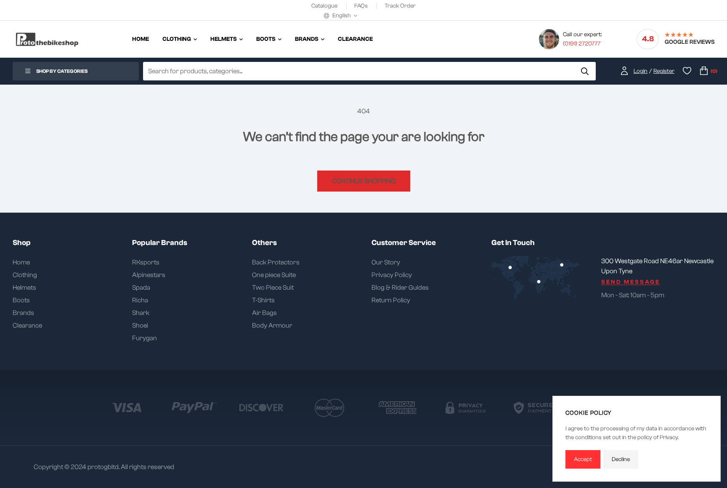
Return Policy (390, 300)
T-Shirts (263, 300)
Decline (621, 459)
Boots (21, 300)
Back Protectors (276, 262)
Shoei (140, 325)
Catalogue (325, 6)
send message (630, 282)
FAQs (361, 6)
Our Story (385, 262)
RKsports (145, 262)
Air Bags (264, 313)
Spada (141, 287)
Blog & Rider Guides (400, 287)
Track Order (400, 6)
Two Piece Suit (273, 287)
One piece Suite (274, 275)
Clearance (27, 325)
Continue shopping (363, 181)
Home (21, 262)
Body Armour (272, 325)
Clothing (25, 275)
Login (640, 71)
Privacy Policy (391, 275)
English (341, 15)
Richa (140, 300)
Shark (140, 313)
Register (663, 71)
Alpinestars (148, 275)
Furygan (144, 338)
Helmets (24, 287)
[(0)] (704, 71)
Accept (583, 459)
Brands (23, 313)
